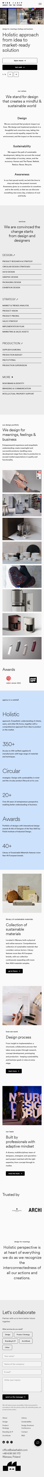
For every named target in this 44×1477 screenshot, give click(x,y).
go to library (13, 971)
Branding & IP (10, 1341)
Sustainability (26, 1422)
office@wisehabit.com (15, 1449)
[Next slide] (16, 74)
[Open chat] (38, 1442)
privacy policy (20, 1407)
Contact (24, 1432)
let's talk (18, 67)
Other (7, 1347)
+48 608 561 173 (11, 1453)
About (4, 1418)
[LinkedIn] (3, 1442)
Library (24, 1418)
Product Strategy (23, 1335)
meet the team (14, 1173)
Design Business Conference (27, 1426)
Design (7, 1335)
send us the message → (15, 1397)
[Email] (11, 1442)
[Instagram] (7, 1442)
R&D (23, 1435)
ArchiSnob (26, 1341)
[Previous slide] (12, 16)
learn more (18, 60)
